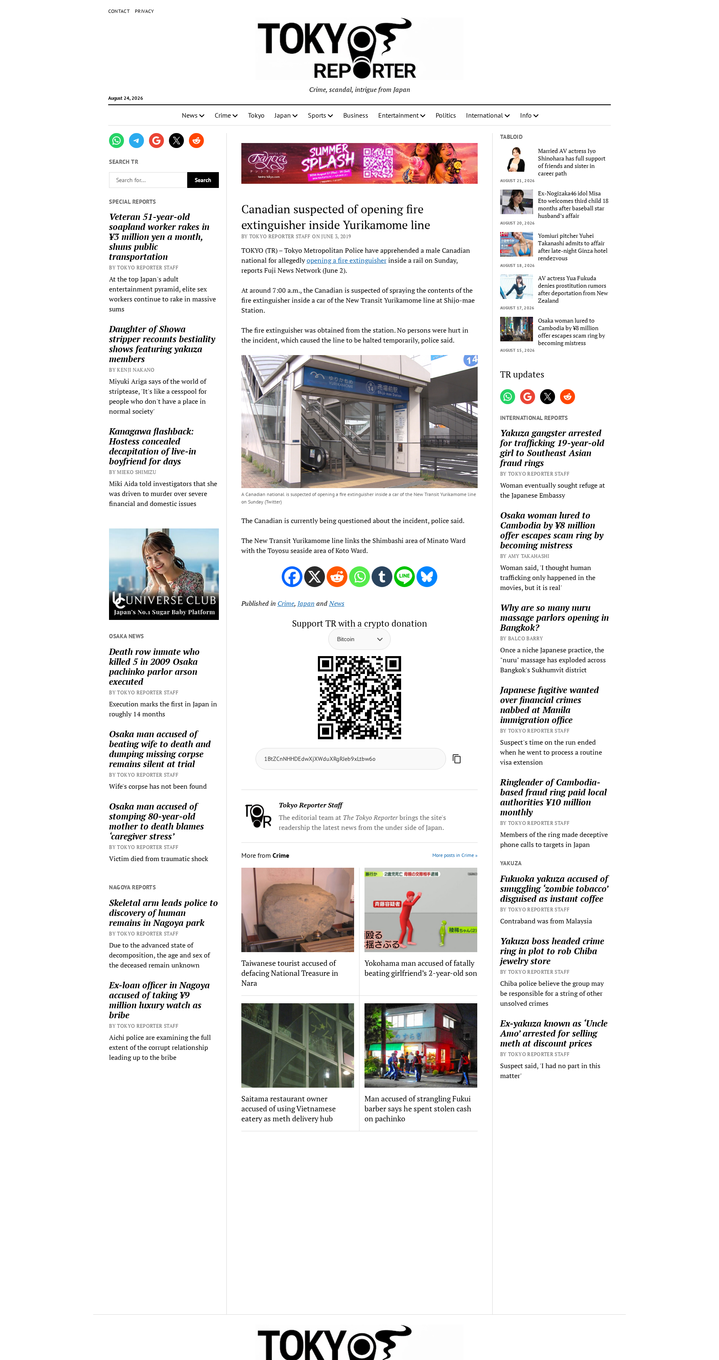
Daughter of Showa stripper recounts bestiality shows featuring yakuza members (162, 344)
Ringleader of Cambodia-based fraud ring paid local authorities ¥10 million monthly (553, 797)
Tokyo (256, 115)
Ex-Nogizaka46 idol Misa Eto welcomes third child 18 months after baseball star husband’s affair (573, 205)
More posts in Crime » (455, 855)
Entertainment (398, 115)
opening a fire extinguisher (347, 260)
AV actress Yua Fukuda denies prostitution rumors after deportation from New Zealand (573, 289)
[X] (314, 576)
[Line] (404, 576)
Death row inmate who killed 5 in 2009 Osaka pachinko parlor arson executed (154, 666)
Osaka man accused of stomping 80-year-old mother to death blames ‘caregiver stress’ (156, 821)
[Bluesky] (427, 576)
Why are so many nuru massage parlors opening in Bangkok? (554, 617)
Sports (317, 115)
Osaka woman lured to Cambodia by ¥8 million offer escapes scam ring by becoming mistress (571, 332)
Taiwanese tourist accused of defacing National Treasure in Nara (289, 973)
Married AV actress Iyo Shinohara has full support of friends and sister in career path (571, 162)
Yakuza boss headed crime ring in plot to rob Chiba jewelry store (552, 951)
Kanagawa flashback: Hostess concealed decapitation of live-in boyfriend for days (152, 446)
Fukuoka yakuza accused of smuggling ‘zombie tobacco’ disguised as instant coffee (554, 888)
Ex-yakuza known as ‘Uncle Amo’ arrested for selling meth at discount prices (553, 1033)
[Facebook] (292, 576)
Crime (223, 115)
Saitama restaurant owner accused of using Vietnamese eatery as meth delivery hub (288, 1108)
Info (526, 115)
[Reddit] (337, 576)
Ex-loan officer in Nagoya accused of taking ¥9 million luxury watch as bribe (159, 1000)
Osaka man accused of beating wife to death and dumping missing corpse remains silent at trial (160, 749)
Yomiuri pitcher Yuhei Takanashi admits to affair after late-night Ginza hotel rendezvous (572, 247)
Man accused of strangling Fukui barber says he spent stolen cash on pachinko (417, 1108)
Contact (119, 11)
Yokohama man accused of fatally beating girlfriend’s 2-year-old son (420, 968)
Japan (283, 115)
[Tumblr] (382, 576)
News (190, 115)
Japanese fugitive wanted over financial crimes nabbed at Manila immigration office (549, 705)
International (484, 115)
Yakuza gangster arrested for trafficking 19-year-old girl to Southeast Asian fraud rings (552, 448)
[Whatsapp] (359, 576)
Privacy (144, 11)
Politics (446, 115)
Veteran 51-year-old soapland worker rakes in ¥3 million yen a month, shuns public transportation (159, 237)
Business (355, 115)
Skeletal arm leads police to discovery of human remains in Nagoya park (163, 913)
